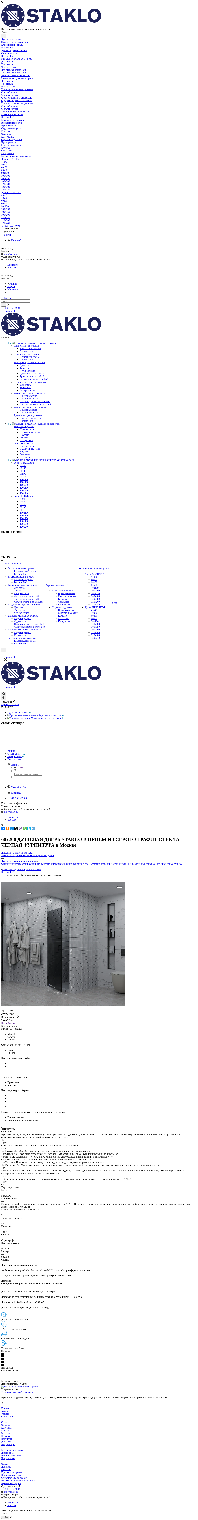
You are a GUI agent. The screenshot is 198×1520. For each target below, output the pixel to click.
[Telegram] (33, 828)
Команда (5, 1430)
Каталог (5, 1408)
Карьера (5, 1436)
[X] (16, 828)
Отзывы (5, 1425)
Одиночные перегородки (14, 863)
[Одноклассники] (7, 828)
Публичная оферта (11, 1483)
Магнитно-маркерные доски (39, 855)
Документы (7, 1441)
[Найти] (3, 36)
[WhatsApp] (25, 828)
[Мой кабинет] (2, 654)
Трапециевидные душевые (169, 863)
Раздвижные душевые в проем (75, 863)
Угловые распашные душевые (107, 863)
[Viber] (20, 828)
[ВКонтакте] (3, 828)
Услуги (5, 1413)
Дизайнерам (7, 1452)
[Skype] (29, 828)
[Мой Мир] (12, 828)
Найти (5, 1517)
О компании (7, 1416)
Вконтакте (12, 264)
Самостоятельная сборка (14, 1478)
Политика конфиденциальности (18, 1480)
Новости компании (11, 1455)
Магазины (6, 1433)
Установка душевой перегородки (18, 1392)
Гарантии (6, 1469)
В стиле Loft (7, 872)
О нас (4, 1422)
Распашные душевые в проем (43, 863)
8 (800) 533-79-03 (11, 225)
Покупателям (8, 1458)
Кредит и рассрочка (11, 1472)
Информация (8, 1444)
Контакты (6, 1427)
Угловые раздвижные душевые (139, 863)
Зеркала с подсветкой (12, 855)
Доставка (6, 1466)
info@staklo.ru (11, 254)
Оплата (5, 1464)
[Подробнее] (2, 1402)
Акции (5, 1411)
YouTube (11, 267)
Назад (20, 767)
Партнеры (6, 1439)
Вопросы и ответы (11, 1475)
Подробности (8, 1023)
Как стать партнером (12, 1450)
